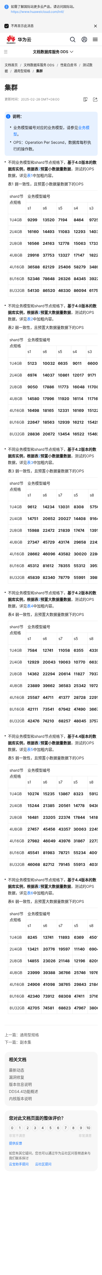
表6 (30, 893)
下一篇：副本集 (18, 1042)
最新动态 (16, 1070)
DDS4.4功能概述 (23, 1091)
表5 (30, 749)
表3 (30, 462)
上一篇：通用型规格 (22, 1034)
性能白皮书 (68, 65)
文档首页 (11, 65)
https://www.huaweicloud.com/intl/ (37, 12)
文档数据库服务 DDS (39, 65)
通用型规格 (22, 71)
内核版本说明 (20, 1098)
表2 (30, 319)
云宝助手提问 (19, 1164)
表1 (30, 175)
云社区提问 (43, 1164)
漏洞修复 (16, 1077)
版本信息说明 (20, 1084)
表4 (30, 606)
